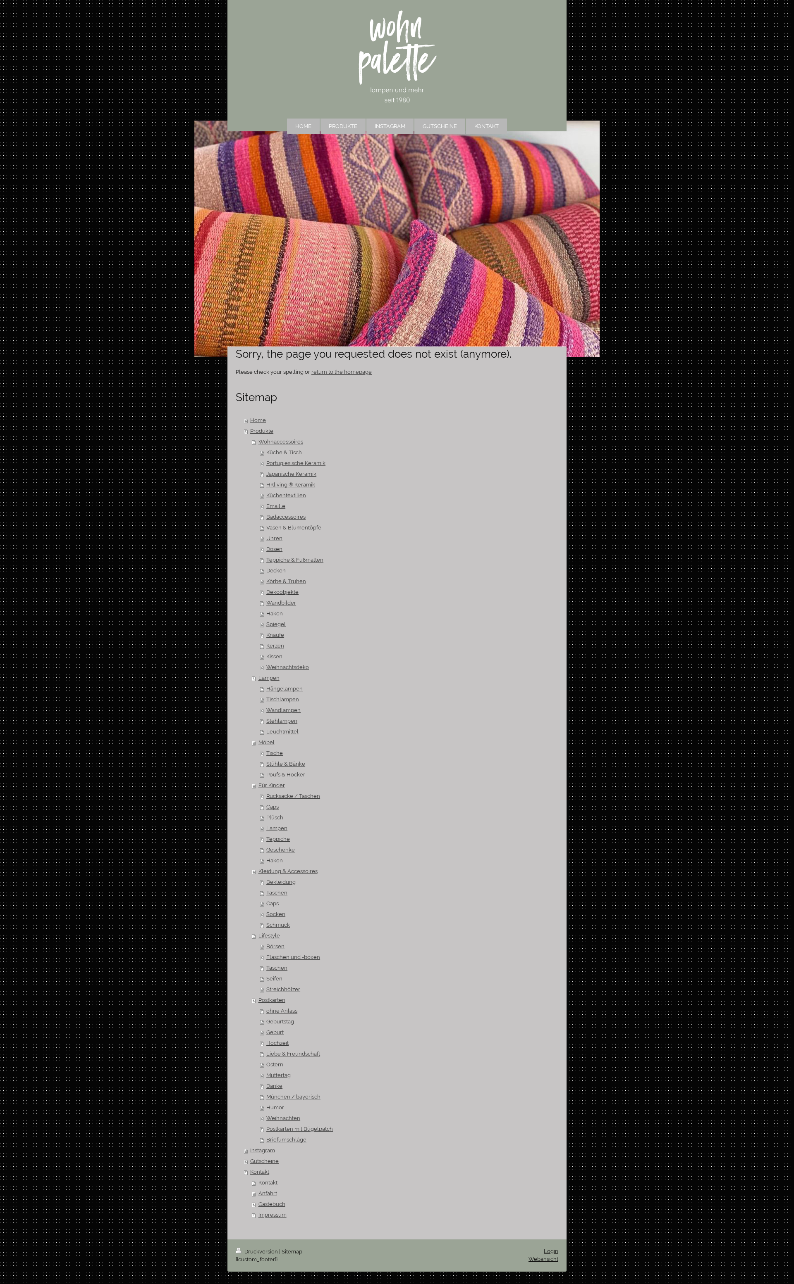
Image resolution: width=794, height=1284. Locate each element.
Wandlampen (283, 710)
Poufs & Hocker (285, 774)
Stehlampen (281, 721)
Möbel (266, 742)
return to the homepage (341, 372)
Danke (274, 1086)
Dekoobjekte (282, 592)
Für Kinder (271, 785)
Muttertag (278, 1075)
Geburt (275, 1032)
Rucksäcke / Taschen (293, 796)
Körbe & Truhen (286, 581)
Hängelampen (284, 689)
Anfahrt (267, 1193)
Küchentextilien (286, 495)
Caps (272, 807)
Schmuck (278, 925)
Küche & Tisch (284, 452)
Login (551, 1251)
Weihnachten (283, 1118)
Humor (275, 1107)
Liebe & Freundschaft (293, 1054)
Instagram (262, 1150)
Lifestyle (269, 936)
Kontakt (259, 1172)
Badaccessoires (286, 517)
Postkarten (271, 1000)
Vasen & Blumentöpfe (293, 528)
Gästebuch (271, 1204)
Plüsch (274, 817)
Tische (274, 753)
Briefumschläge (286, 1140)
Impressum (272, 1215)
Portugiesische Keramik (295, 463)
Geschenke (280, 850)
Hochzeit (277, 1043)
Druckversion (261, 1251)
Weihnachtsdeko (287, 667)
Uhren (274, 538)
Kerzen (275, 646)
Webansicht (543, 1259)
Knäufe (275, 635)
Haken (274, 613)
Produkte (261, 431)
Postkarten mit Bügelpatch (299, 1129)
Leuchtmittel (282, 732)
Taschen (276, 893)
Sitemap (292, 1251)
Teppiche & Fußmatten (294, 560)
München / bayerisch (293, 1097)
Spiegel (276, 624)
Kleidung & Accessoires (288, 871)
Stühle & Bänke (285, 764)
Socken (275, 914)
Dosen (274, 549)
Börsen (275, 946)
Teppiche (278, 839)
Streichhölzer (283, 989)
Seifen (274, 978)
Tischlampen (282, 699)
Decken (276, 570)
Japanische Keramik (291, 474)
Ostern (274, 1064)
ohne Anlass (281, 1011)
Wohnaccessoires (280, 442)
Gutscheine (264, 1161)
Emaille (275, 506)
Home (258, 420)
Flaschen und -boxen (293, 957)
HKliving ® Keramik (290, 485)
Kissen (274, 656)
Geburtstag (280, 1021)
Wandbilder (281, 603)
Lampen (269, 678)
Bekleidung (281, 882)
